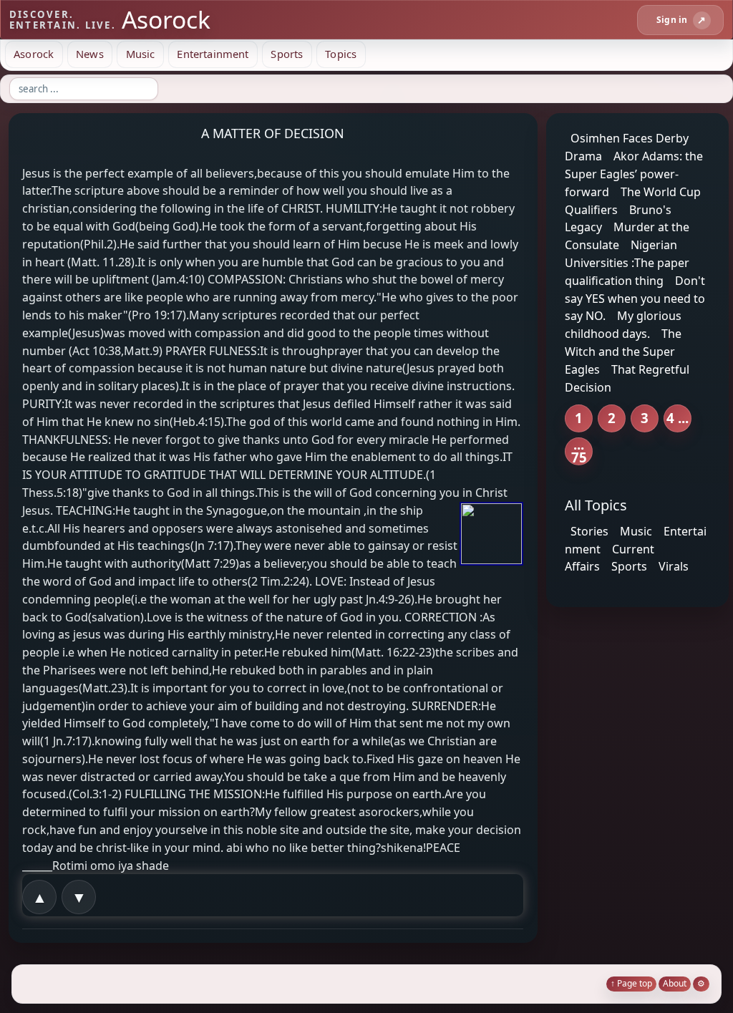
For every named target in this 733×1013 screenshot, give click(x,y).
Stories (589, 531)
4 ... (677, 418)
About (674, 983)
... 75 (579, 451)
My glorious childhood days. (623, 324)
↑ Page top (631, 983)
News (90, 54)
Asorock (34, 54)
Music (140, 54)
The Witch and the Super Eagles (623, 351)
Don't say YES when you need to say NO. (635, 298)
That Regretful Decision (627, 378)
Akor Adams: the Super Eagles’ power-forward (634, 174)
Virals (674, 566)
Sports (287, 54)
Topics (340, 54)
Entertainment (212, 54)
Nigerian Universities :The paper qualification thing (627, 263)
